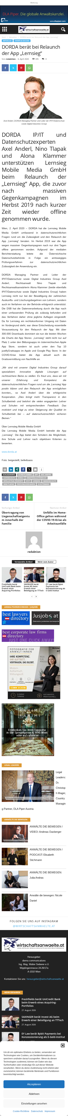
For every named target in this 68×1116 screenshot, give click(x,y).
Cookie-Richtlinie (21, 1111)
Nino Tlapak (8, 484)
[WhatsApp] (29, 67)
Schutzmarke (43, 484)
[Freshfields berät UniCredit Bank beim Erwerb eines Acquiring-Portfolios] (12, 574)
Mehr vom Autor (46, 561)
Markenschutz (49, 481)
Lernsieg (36, 481)
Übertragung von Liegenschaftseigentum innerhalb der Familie (16, 518)
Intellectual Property (13, 481)
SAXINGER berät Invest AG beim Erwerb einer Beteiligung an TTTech (34, 587)
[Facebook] (5, 67)
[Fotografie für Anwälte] (34, 673)
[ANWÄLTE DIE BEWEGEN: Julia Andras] (15, 880)
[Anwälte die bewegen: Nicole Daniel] (15, 903)
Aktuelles (13, 37)
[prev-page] (32, 596)
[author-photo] (34, 540)
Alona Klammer (25, 475)
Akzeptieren (34, 1084)
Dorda (21, 478)
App (36, 475)
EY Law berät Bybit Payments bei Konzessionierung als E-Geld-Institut (55, 587)
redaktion (11, 59)
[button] (63, 1045)
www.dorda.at (9, 451)
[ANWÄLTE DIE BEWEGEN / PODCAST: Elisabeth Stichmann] (15, 857)
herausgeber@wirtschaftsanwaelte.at (45, 979)
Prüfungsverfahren (26, 484)
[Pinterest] (21, 67)
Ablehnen (34, 1093)
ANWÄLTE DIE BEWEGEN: (16, 819)
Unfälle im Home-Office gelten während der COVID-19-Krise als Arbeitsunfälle (51, 518)
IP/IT (28, 481)
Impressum (50, 1111)
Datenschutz (37, 1111)
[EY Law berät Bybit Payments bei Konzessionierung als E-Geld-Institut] (56, 574)
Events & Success (22, 41)
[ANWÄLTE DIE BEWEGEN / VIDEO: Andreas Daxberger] (15, 834)
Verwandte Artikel (23, 561)
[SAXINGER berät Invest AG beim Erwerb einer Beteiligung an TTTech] (34, 574)
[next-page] (36, 596)
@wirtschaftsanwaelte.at (34, 926)
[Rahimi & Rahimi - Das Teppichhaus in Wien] (34, 729)
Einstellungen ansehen (34, 1103)
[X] (13, 67)
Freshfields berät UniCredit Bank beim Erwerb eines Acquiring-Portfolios (11, 587)
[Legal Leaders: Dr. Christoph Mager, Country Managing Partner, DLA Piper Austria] (28, 787)
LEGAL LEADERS (11, 765)
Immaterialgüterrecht (36, 478)
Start (4, 37)
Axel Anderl (46, 475)
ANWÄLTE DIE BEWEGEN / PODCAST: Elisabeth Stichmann (46, 854)
